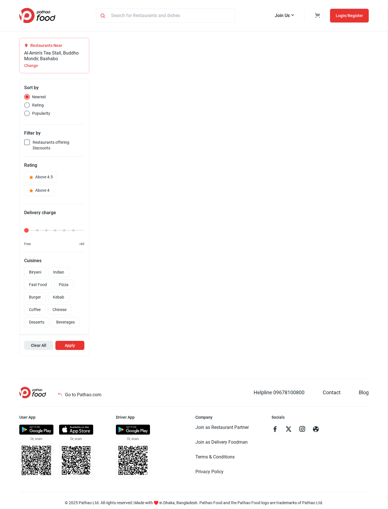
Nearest (39, 97)
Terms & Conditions (215, 457)
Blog (364, 392)
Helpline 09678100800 (279, 392)
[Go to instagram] (302, 430)
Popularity (41, 113)
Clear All (38, 345)
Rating (38, 105)
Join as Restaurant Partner (222, 427)
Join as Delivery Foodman (221, 442)
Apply (70, 345)
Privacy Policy (209, 471)
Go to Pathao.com (82, 394)
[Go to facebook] (275, 430)
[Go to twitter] (288, 430)
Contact (332, 392)
